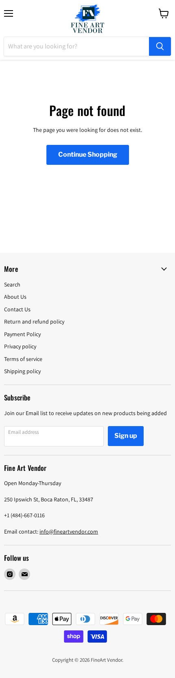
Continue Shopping (87, 154)
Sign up (125, 436)
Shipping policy (22, 371)
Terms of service (23, 359)
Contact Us (17, 309)
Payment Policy (22, 334)
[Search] (160, 46)
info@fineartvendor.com (68, 531)
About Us (15, 296)
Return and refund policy (34, 321)
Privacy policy (20, 346)
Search (12, 284)
